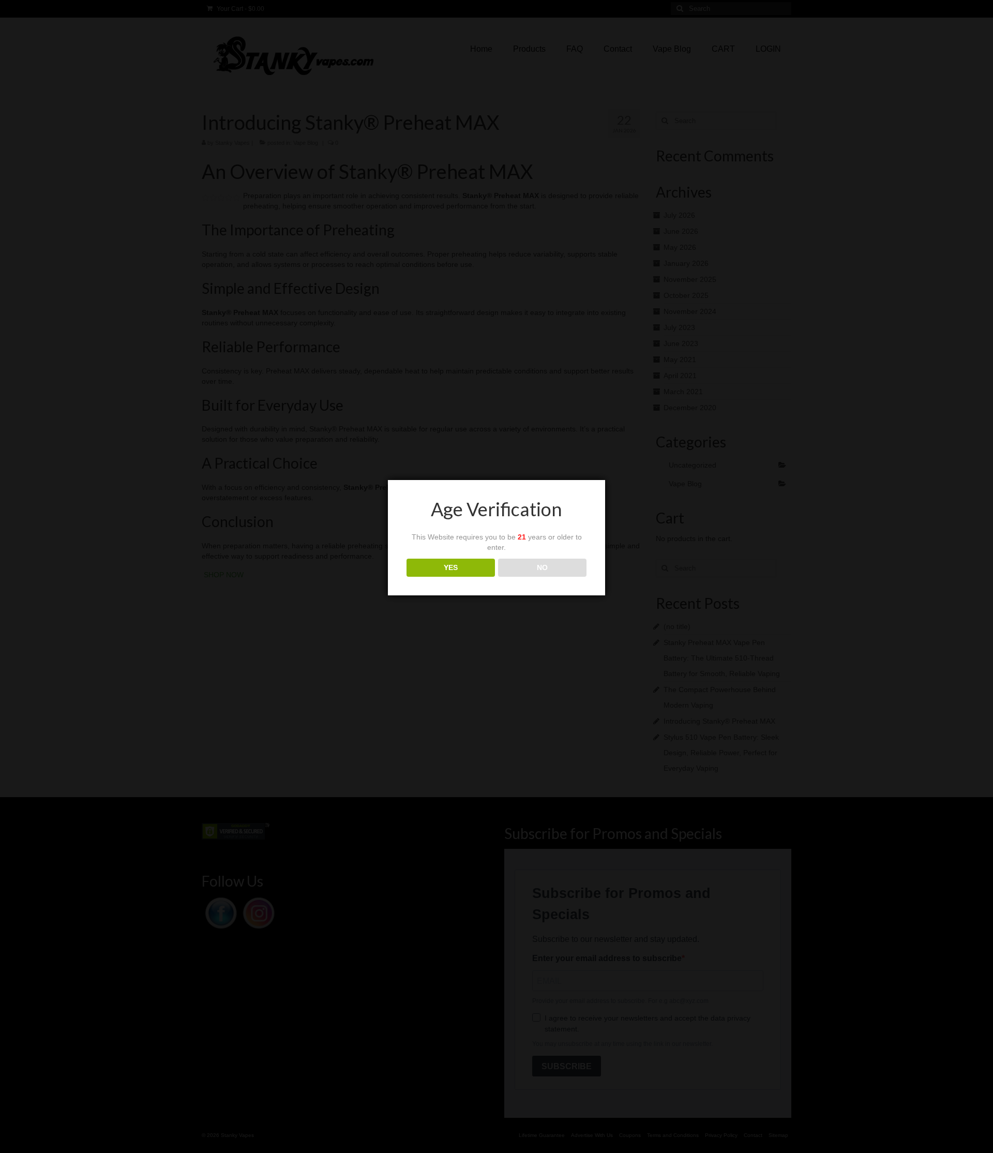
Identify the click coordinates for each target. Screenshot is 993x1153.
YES (451, 567)
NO (542, 567)
